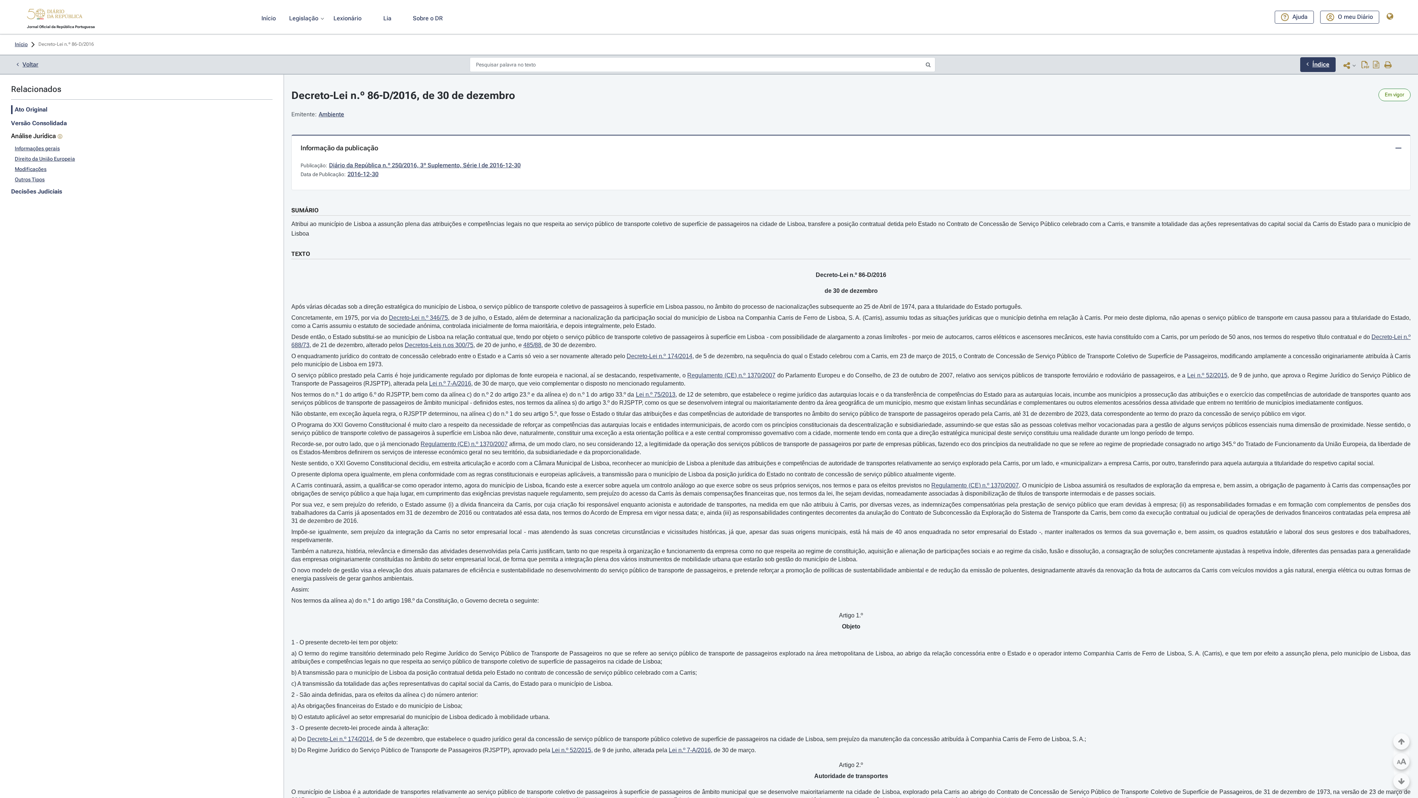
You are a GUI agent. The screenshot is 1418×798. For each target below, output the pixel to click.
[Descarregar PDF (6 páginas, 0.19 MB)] (1365, 65)
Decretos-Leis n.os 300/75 (439, 345)
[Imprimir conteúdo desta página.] (1388, 65)
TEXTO (300, 253)
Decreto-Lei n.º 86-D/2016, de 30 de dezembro (403, 95)
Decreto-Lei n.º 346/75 (418, 318)
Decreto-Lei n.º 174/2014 (659, 356)
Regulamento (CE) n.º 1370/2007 (731, 375)
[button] (54, 15)
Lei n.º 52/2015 (1207, 375)
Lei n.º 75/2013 (656, 394)
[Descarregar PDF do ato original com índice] (1376, 65)
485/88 (532, 345)
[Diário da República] (54, 16)
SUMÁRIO (305, 210)
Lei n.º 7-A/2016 (450, 383)
